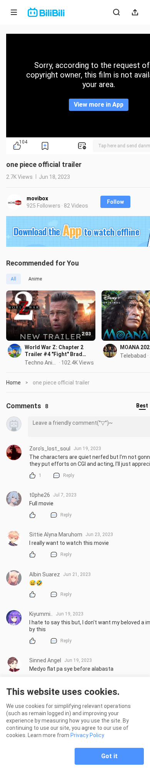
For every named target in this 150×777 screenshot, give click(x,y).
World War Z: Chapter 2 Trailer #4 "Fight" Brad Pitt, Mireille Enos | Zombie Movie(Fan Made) (59, 351)
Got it (109, 756)
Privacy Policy (87, 735)
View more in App (98, 104)
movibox (37, 198)
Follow (115, 202)
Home (13, 382)
